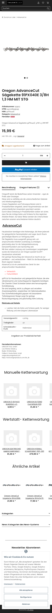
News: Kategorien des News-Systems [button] (20, 524)
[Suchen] (48, 8)
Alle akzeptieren (26, 590)
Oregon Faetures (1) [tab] (29, 187)
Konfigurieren (26, 597)
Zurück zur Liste (9, 17)
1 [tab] (25, 78)
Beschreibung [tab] (8, 187)
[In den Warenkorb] (4, 23)
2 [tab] (27, 78)
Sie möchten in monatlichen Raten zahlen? (26, 177)
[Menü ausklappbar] (3, 1)
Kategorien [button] (7, 513)
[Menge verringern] (4, 155)
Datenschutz (20, 584)
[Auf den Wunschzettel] (45, 29)
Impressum (8, 584)
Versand (20, 136)
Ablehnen (26, 604)
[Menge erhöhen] (47, 155)
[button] (38, 2)
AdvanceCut (15, 114)
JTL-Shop (30, 610)
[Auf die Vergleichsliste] (38, 29)
